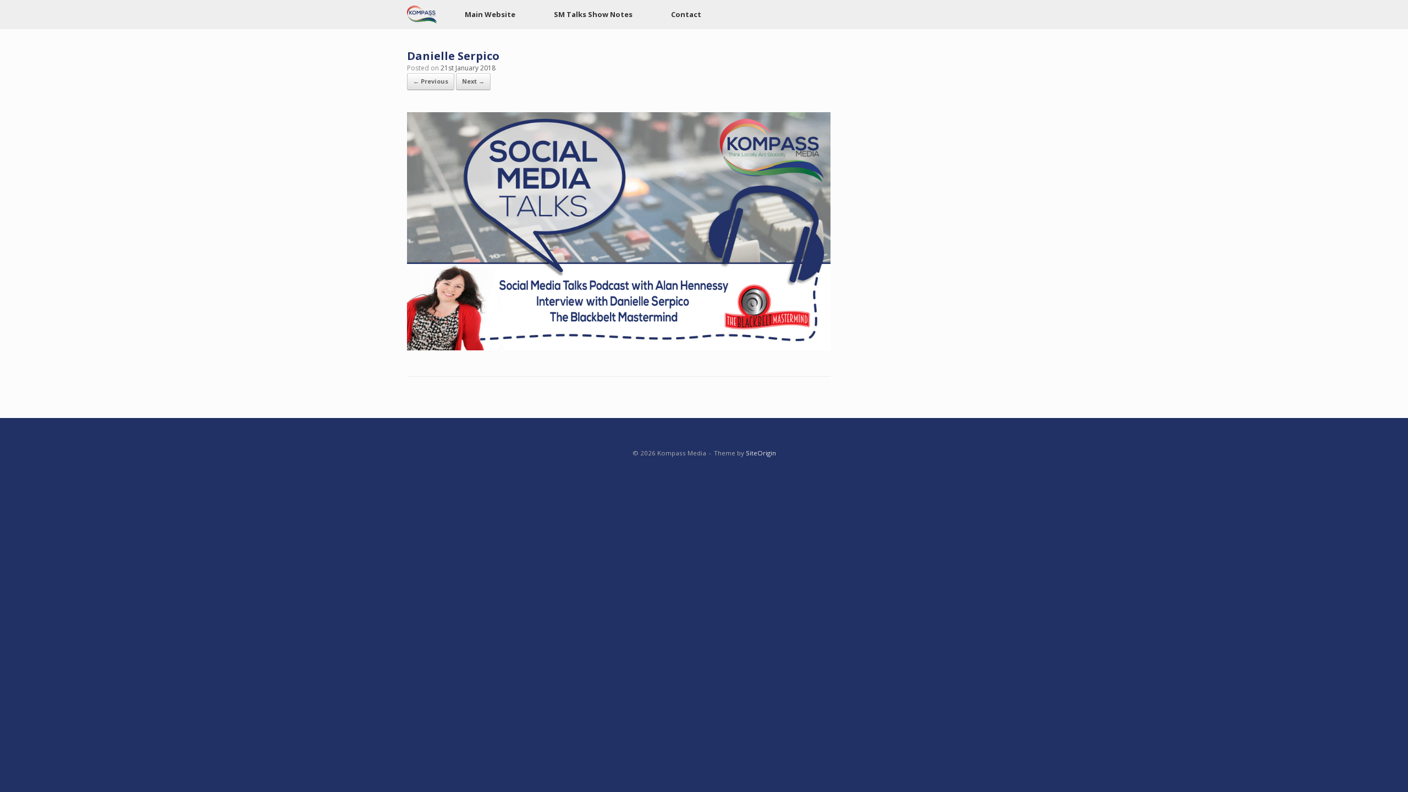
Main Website (490, 14)
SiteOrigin (761, 453)
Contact (686, 14)
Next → (473, 81)
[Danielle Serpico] (619, 347)
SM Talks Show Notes (593, 14)
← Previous (430, 81)
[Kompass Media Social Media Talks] (422, 15)
